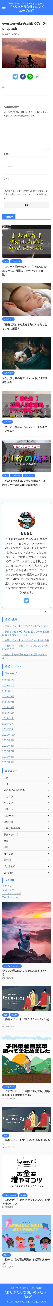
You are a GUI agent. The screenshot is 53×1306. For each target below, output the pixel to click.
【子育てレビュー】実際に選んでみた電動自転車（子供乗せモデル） (25, 633)
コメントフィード (11, 893)
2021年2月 (8, 723)
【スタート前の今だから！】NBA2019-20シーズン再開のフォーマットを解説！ (25, 270)
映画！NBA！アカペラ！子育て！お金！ (27, 1288)
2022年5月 (8, 712)
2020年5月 (8, 762)
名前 (7, 154)
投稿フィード (9, 889)
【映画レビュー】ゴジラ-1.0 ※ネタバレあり (25, 626)
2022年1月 (8, 718)
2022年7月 (8, 701)
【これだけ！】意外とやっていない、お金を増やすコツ (25, 647)
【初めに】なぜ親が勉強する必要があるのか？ (24, 656)
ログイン (7, 885)
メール (8, 166)
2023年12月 (8, 680)
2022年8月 (8, 696)
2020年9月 (8, 740)
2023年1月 (8, 691)
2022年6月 (8, 707)
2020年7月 (8, 751)
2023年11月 (8, 685)
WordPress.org (10, 897)
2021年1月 (7, 729)
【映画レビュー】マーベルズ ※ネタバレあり (25, 640)
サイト (7, 178)
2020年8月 (8, 745)
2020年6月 (8, 756)
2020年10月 (8, 734)
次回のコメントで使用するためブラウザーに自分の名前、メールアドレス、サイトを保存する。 (26, 194)
